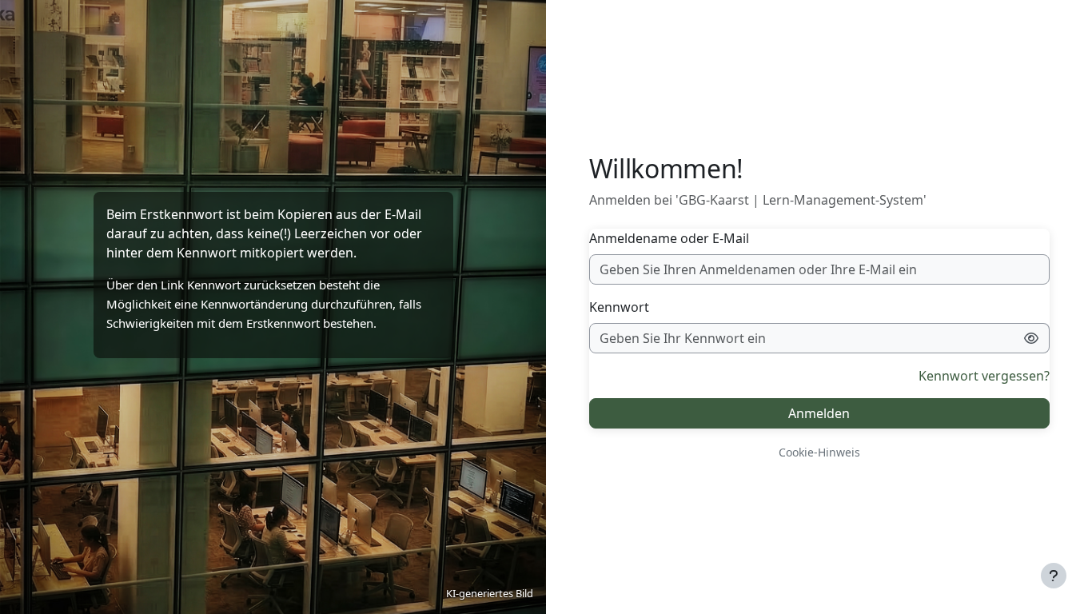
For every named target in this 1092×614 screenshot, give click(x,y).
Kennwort (619, 307)
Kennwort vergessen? (984, 376)
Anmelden (819, 413)
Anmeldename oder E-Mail (669, 238)
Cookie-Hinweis (819, 452)
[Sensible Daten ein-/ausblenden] (1032, 338)
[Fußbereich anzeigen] (1053, 575)
